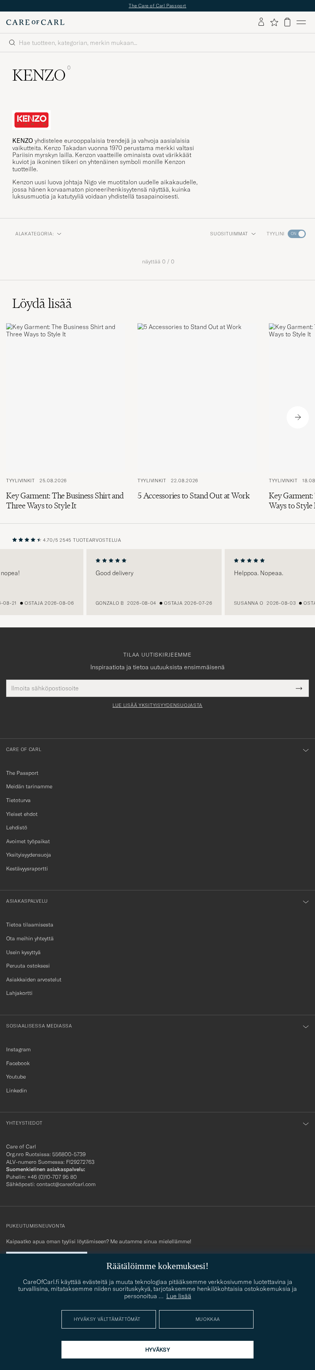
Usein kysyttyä (23, 952)
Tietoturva (18, 800)
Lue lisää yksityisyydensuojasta (157, 705)
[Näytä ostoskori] (287, 22)
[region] (157, 582)
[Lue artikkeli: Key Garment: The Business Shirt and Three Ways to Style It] (65, 417)
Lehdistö (16, 827)
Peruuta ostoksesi (28, 965)
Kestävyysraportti (27, 868)
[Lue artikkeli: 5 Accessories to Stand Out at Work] (197, 417)
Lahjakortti (19, 992)
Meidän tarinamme (29, 786)
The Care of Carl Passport (157, 5)
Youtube (16, 1076)
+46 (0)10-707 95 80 (52, 1176)
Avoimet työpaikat (28, 841)
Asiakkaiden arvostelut (33, 979)
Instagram (18, 1049)
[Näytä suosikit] (274, 22)
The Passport (22, 772)
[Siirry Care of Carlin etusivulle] (35, 22)
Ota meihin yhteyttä (30, 938)
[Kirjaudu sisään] (261, 22)
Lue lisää (178, 1295)
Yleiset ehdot (22, 814)
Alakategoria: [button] (34, 234)
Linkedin (16, 1090)
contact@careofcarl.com (66, 1184)
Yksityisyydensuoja (28, 854)
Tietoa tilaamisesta (29, 924)
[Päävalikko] (301, 22)
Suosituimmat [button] (229, 234)
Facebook (18, 1063)
